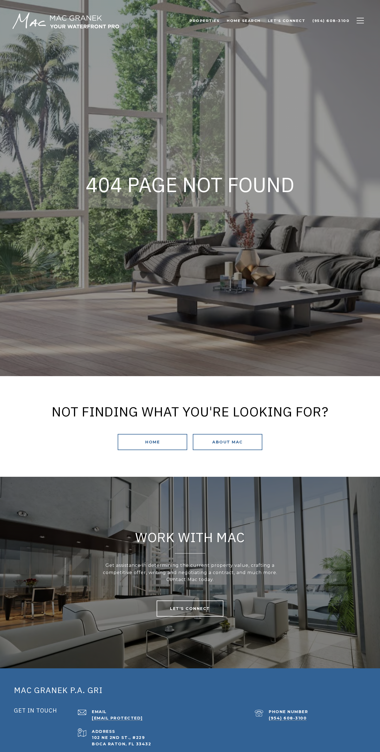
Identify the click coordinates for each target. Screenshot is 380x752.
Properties (204, 20)
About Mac (227, 442)
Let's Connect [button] (190, 608)
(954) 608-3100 (288, 718)
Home (152, 442)
